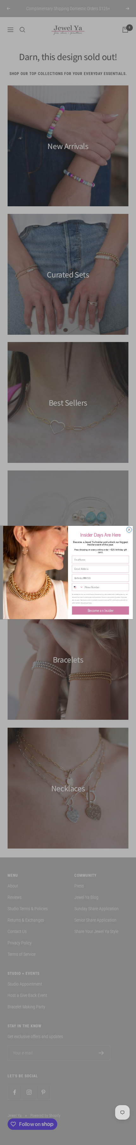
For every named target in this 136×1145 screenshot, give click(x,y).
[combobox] (77, 587)
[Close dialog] (129, 529)
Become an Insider (101, 610)
